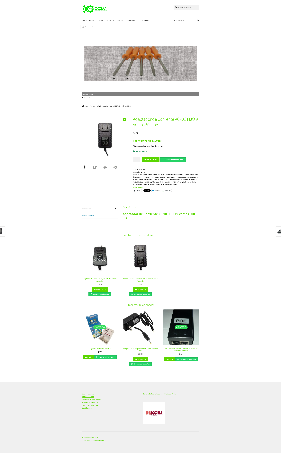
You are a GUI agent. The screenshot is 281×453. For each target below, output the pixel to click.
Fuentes (92, 106)
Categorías (131, 20)
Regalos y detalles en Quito (160, 394)
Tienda (100, 20)
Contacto (110, 20)
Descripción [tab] (86, 209)
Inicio (86, 106)
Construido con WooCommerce (93, 440)
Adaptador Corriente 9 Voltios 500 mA (152, 174)
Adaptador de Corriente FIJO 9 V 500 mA (165, 182)
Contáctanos (87, 408)
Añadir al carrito (150, 159)
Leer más (88, 357)
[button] (196, 62)
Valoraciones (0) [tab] (88, 215)
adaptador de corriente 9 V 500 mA (178, 174)
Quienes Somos (88, 20)
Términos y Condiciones (91, 399)
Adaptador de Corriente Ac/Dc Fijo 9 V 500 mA (164, 179)
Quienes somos (88, 397)
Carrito (120, 20)
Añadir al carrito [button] (99, 289)
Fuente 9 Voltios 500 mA (169, 184)
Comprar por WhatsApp (174, 159)
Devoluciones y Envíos (90, 405)
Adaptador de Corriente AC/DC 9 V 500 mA (168, 177)
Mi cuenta (145, 20)
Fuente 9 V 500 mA (154, 184)
